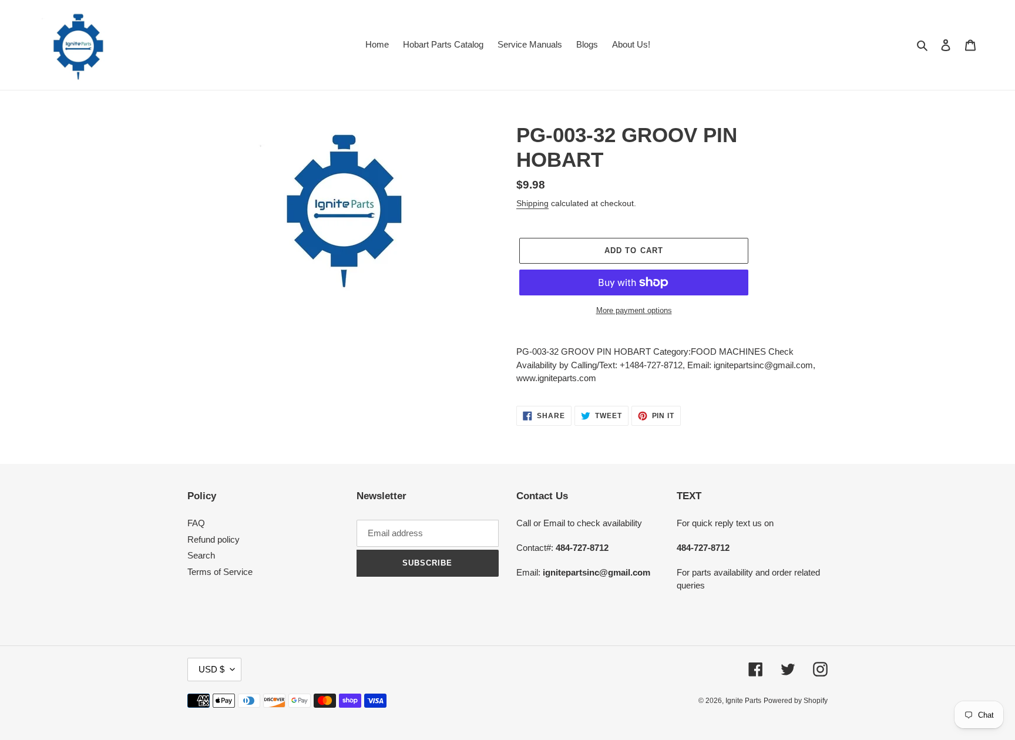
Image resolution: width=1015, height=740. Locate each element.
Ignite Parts (743, 701)
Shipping (532, 203)
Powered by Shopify (796, 701)
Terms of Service (220, 572)
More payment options (634, 310)
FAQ (196, 523)
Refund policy (213, 539)
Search (201, 555)
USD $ (211, 669)
